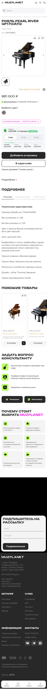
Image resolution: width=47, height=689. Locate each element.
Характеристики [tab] (22, 197)
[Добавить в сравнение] (38, 38)
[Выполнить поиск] (4, 11)
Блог (27, 603)
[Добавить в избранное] (42, 38)
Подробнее (8, 180)
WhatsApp (36, 399)
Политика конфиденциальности (15, 667)
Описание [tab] (7, 197)
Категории (6, 599)
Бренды (5, 611)
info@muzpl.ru (31, 637)
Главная (6, 686)
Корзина (29, 686)
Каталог (18, 686)
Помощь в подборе (10, 603)
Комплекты (6, 607)
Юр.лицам (29, 611)
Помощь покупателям (10, 645)
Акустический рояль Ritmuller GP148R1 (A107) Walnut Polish (13, 337)
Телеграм (14, 399)
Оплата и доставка (9, 633)
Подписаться (15, 546)
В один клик (24, 163)
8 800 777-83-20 (32, 633)
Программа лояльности (11, 637)
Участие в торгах (32, 615)
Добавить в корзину (23, 155)
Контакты (29, 607)
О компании (30, 599)
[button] (44, 2)
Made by (8, 675)
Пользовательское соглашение (14, 664)
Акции (4, 641)
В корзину (11, 343)
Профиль (40, 686)
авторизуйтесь (10, 102)
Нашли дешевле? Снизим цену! (17, 169)
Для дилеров (30, 619)
